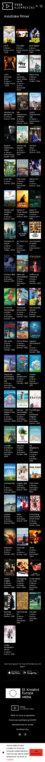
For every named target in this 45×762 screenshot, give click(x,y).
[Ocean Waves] (10, 503)
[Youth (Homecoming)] (35, 101)
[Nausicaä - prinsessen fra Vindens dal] (10, 363)
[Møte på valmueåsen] (22, 263)
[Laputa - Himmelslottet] (35, 330)
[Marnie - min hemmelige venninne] (22, 399)
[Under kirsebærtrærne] (10, 634)
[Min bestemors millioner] (22, 101)
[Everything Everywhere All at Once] (35, 503)
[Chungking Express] (22, 567)
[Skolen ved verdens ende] (10, 199)
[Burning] (10, 601)
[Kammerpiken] (22, 601)
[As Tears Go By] (22, 230)
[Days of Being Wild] (35, 199)
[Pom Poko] (35, 472)
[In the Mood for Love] (35, 567)
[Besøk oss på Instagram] (20, 734)
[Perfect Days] (35, 134)
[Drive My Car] (22, 536)
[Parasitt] (35, 601)
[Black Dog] (35, 63)
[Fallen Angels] (10, 567)
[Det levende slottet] (35, 296)
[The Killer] (22, 34)
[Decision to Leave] (10, 230)
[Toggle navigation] (41, 6)
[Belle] (22, 503)
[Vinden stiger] (35, 363)
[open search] (37, 6)
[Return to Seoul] (35, 168)
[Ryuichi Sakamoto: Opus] (10, 134)
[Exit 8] (9, 34)
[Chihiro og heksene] (35, 263)
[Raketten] (10, 536)
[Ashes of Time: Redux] (22, 199)
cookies (9, 759)
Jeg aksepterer (36, 752)
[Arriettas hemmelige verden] (10, 296)
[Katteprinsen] (10, 472)
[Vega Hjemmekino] (22, 708)
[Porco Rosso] (22, 330)
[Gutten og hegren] (22, 134)
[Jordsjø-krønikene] (10, 434)
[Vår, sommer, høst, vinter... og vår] (22, 63)
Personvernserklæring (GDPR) (22, 720)
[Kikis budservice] (22, 363)
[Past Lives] (22, 168)
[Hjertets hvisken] (22, 434)
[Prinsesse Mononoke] (22, 296)
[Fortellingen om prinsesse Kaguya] (35, 399)
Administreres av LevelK (22, 724)
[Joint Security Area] (10, 63)
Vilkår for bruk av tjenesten (22, 715)
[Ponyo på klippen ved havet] (10, 399)
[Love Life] (10, 168)
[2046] (35, 536)
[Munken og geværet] (10, 101)
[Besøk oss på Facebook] (25, 734)
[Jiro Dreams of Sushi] (35, 230)
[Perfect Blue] (10, 263)
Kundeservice (22, 729)
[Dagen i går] (22, 472)
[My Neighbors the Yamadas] (35, 434)
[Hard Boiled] (34, 34)
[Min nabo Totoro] (10, 330)
